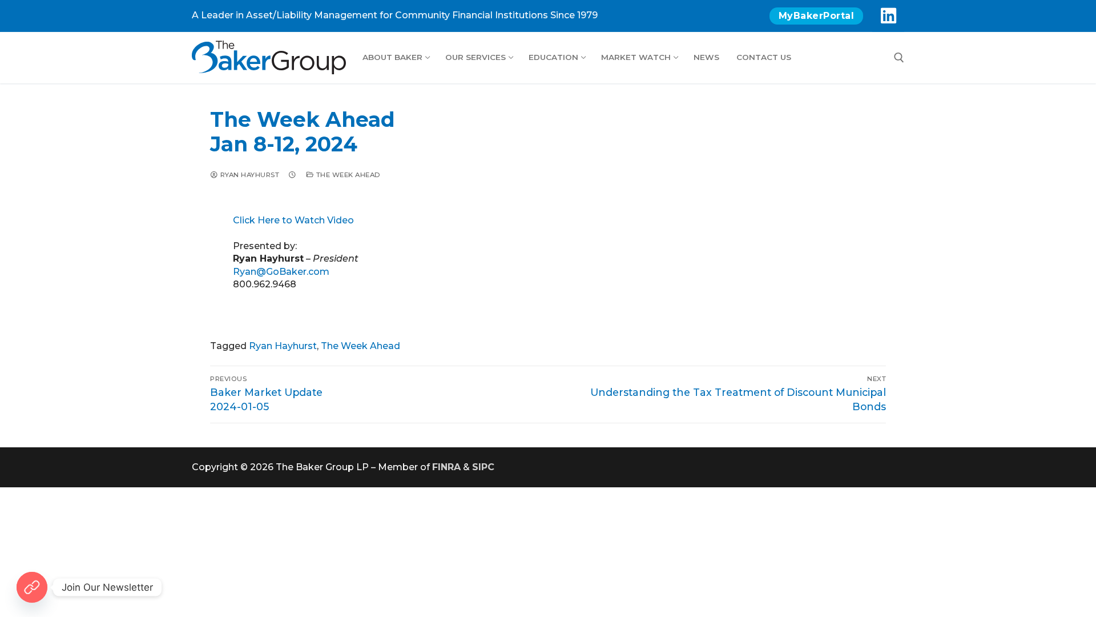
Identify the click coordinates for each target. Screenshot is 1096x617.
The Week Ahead (347, 175)
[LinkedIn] (888, 16)
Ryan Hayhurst (248, 175)
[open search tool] (899, 58)
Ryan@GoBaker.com (281, 271)
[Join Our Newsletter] (32, 587)
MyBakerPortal (817, 15)
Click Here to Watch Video (293, 220)
